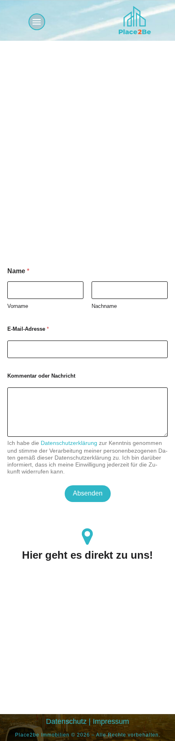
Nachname (104, 306)
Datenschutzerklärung (69, 443)
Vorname (17, 306)
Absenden (88, 493)
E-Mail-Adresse (28, 329)
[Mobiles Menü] (36, 21)
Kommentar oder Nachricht (41, 376)
